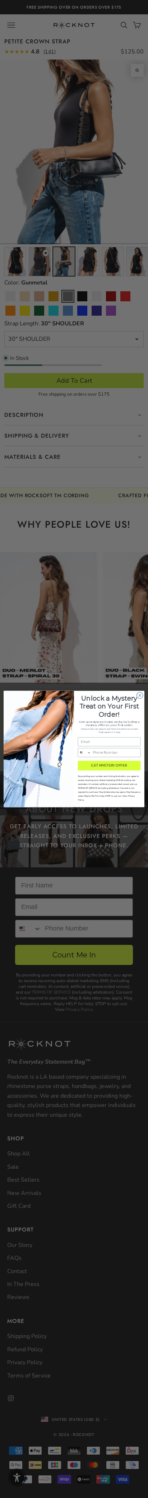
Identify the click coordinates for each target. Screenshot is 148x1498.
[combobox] (84, 752)
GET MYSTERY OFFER (109, 766)
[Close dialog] (140, 695)
